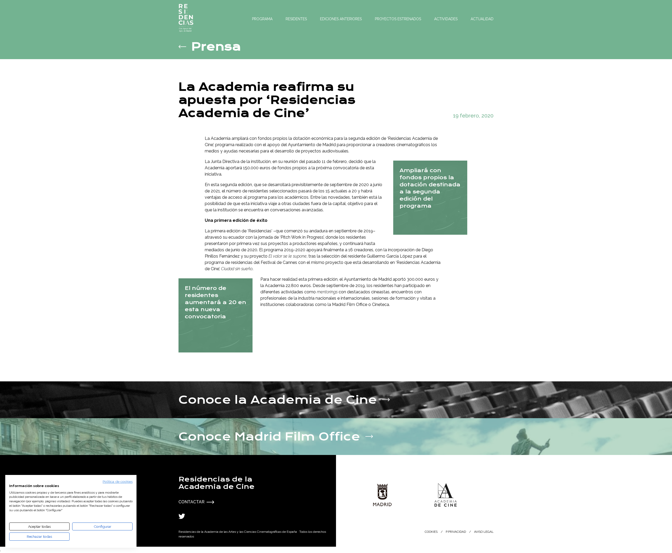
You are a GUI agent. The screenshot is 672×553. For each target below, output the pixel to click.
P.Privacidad (456, 532)
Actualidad (482, 19)
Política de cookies (118, 481)
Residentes (296, 19)
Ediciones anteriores (341, 19)
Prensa (216, 46)
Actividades (446, 19)
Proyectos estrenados (398, 19)
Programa (262, 19)
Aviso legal (484, 532)
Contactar (191, 501)
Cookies (431, 532)
